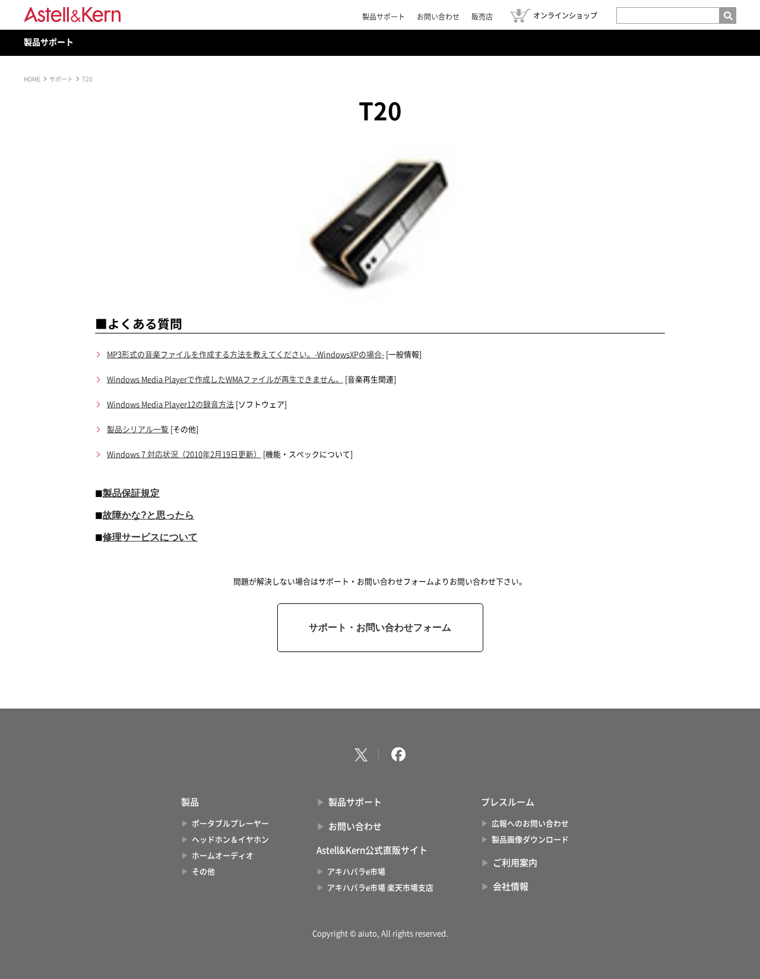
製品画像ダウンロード (530, 839)
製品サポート (383, 16)
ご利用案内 (515, 862)
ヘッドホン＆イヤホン (230, 839)
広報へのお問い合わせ (530, 823)
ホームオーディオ (223, 856)
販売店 (482, 16)
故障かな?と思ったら (148, 515)
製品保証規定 (131, 493)
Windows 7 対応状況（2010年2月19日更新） (184, 454)
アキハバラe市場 (356, 872)
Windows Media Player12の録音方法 (170, 404)
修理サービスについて (150, 537)
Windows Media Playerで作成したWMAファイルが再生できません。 (225, 379)
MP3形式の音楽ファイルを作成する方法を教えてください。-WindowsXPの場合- (245, 354)
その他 (203, 872)
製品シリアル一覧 (138, 429)
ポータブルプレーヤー (230, 823)
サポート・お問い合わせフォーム (380, 627)
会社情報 (510, 886)
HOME (32, 79)
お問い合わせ (438, 16)
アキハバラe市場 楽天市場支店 (380, 888)
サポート (61, 79)
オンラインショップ (565, 15)
